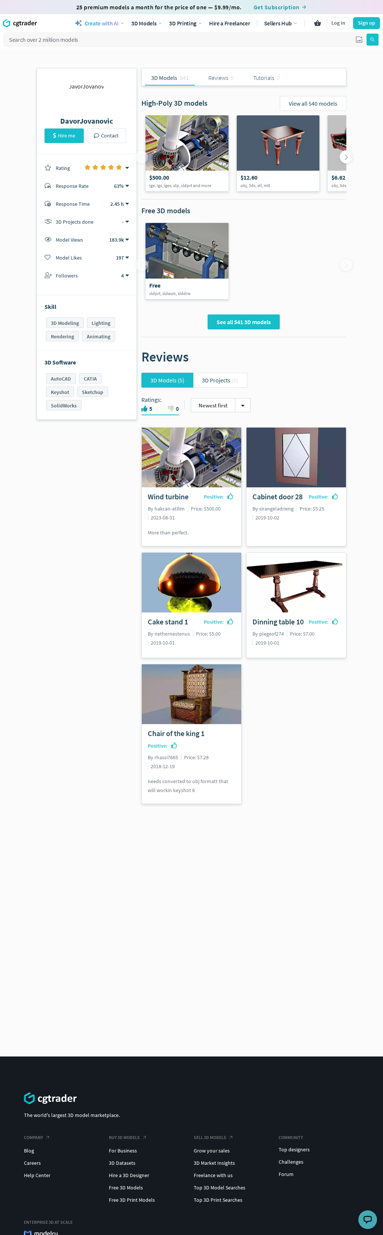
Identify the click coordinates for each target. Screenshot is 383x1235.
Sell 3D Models (210, 1137)
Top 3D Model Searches (219, 1187)
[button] (359, 40)
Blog (29, 1150)
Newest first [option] (213, 405)
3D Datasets (122, 1163)
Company (33, 1137)
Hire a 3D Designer (129, 1175)
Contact (110, 135)
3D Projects (220, 380)
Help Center (37, 1175)
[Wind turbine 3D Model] (187, 153)
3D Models (167, 380)
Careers (32, 1163)
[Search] (373, 40)
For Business (123, 1150)
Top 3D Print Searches (218, 1200)
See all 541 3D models (244, 322)
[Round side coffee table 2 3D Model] (278, 153)
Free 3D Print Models (132, 1200)
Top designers (294, 1149)
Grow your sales (212, 1150)
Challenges (291, 1161)
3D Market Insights (214, 1163)
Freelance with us (213, 1175)
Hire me (66, 135)
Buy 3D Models (124, 1137)
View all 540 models (313, 103)
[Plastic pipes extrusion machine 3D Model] (187, 261)
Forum (286, 1174)
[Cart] (318, 23)
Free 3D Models (126, 1187)
